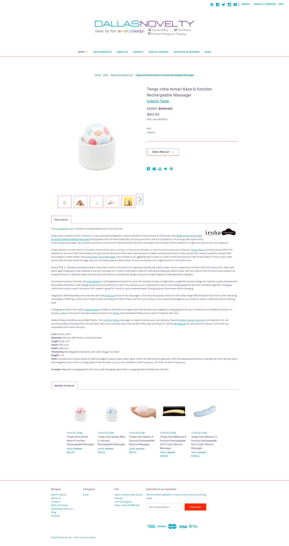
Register (270, 4)
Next (139, 199)
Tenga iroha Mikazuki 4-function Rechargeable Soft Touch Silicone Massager (173, 442)
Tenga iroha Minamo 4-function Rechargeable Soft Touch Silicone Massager (204, 442)
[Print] (160, 168)
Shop (81, 51)
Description (61, 219)
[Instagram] (229, 4)
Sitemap (55, 515)
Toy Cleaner (180, 323)
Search (245, 4)
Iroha (63, 313)
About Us (122, 51)
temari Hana (198, 249)
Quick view (80, 411)
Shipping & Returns (187, 51)
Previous (53, 199)
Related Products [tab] (64, 385)
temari (61, 242)
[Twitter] (223, 4)
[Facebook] (217, 4)
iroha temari (62, 228)
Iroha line (110, 295)
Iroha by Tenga (111, 320)
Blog (208, 51)
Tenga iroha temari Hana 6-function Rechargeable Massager (80, 440)
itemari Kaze (91, 309)
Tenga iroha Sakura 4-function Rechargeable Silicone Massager (142, 440)
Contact (138, 51)
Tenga (116, 313)
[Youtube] (235, 4)
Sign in (258, 4)
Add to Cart (111, 414)
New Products (102, 51)
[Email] (154, 168)
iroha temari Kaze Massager (100, 256)
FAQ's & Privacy (158, 51)
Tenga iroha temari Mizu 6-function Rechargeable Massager (111, 440)
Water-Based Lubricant (192, 320)
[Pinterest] (212, 4)
